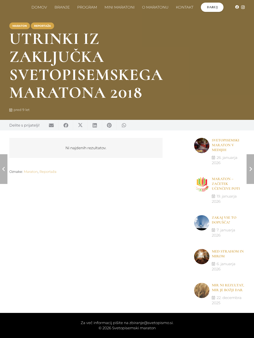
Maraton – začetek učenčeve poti (226, 184)
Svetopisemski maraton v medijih (225, 145)
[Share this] (66, 125)
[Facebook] (237, 7)
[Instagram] (243, 7)
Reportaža (48, 172)
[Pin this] (109, 125)
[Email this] (51, 125)
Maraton (31, 172)
